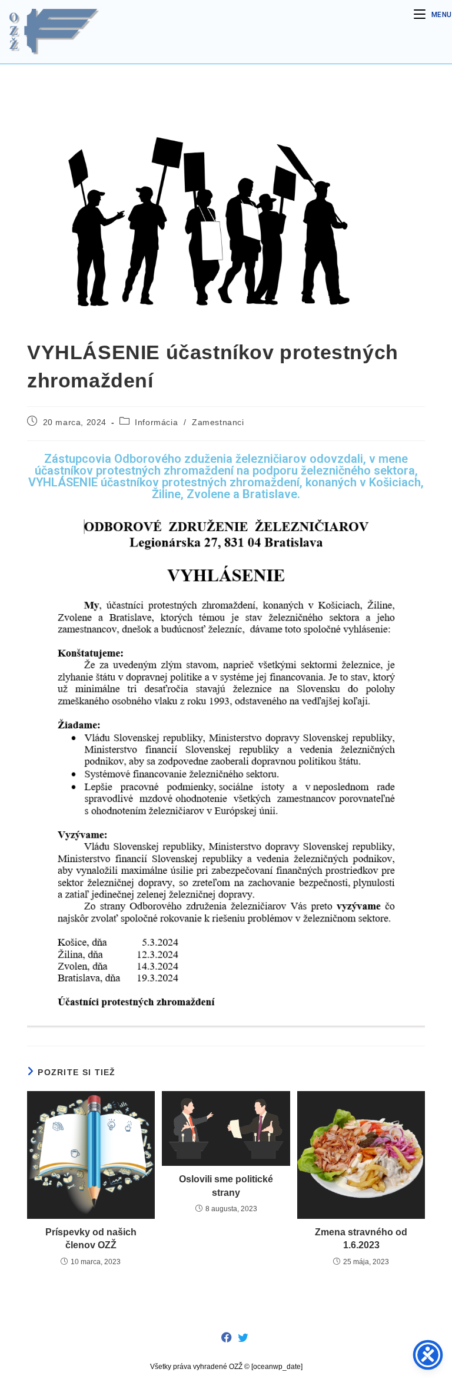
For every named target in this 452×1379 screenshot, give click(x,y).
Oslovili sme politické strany (226, 1185)
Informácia (156, 422)
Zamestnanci (218, 422)
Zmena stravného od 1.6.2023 (361, 1238)
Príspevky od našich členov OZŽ (91, 1238)
